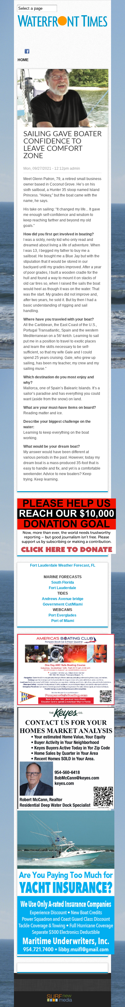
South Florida (62, 582)
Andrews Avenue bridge (62, 599)
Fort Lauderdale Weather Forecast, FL (62, 565)
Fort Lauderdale (62, 588)
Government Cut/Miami (63, 604)
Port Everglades (62, 615)
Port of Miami (62, 621)
